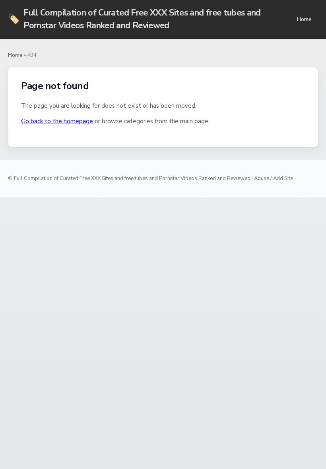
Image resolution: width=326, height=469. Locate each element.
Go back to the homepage (57, 121)
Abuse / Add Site (273, 178)
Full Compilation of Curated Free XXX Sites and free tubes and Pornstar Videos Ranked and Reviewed (134, 19)
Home (304, 19)
